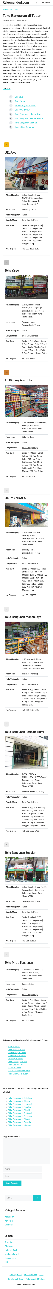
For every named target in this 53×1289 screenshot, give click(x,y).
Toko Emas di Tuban (16, 1050)
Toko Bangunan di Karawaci (20, 1104)
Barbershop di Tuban (17, 1053)
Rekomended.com (16, 2)
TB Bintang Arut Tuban (25, 105)
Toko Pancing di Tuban (17, 1062)
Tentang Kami (10, 1258)
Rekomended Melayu (35, 1279)
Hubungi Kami (11, 1250)
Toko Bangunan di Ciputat (19, 1119)
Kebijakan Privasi (11, 1254)
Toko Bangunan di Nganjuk (19, 1107)
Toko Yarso (20, 101)
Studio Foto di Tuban (17, 1056)
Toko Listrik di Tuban (17, 1065)
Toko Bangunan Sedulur (26, 123)
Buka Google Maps (30, 220)
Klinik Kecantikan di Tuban (19, 1071)
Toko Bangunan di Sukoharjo (20, 1098)
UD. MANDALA (22, 110)
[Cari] (37, 1198)
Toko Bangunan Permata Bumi (29, 118)
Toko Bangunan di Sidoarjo (19, 1122)
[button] (36, 2)
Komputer (9, 1221)
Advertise (9, 1242)
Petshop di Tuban (15, 1059)
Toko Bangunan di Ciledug (19, 1101)
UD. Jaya (19, 97)
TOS (6, 1262)
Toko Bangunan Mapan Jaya (28, 114)
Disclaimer (9, 1246)
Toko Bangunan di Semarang (20, 1116)
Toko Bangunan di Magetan (19, 1125)
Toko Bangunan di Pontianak (20, 1113)
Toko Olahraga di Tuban (18, 1074)
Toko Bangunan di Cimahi (19, 1110)
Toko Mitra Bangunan (25, 127)
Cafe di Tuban (14, 1047)
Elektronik (9, 1225)
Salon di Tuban (14, 1068)
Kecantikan (9, 1217)
